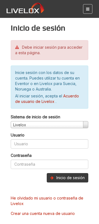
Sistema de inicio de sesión (35, 116)
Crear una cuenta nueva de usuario (43, 213)
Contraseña (21, 155)
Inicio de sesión (70, 177)
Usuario (17, 135)
